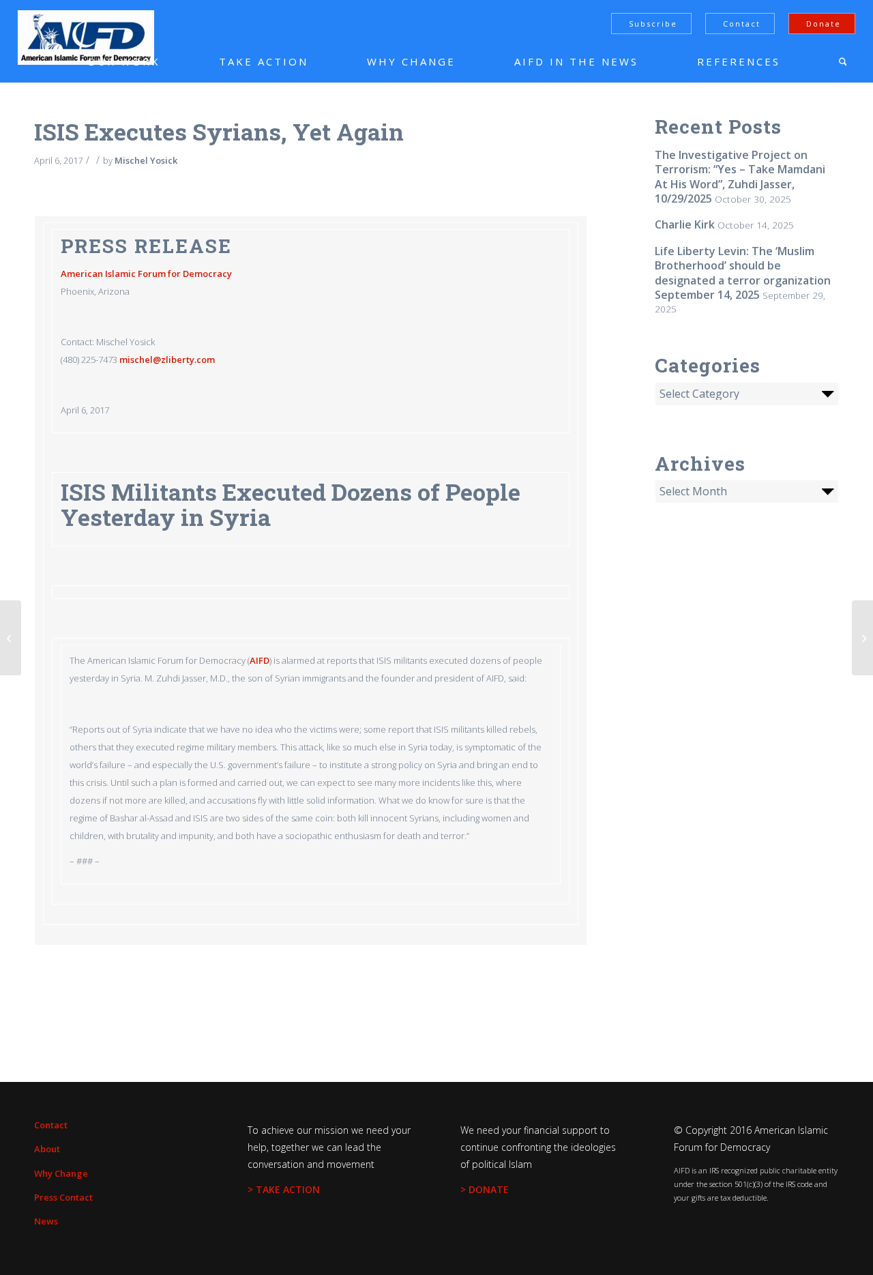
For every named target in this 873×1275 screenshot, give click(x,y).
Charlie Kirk (685, 224)
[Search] (843, 61)
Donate (823, 23)
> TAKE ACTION (284, 1189)
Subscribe (653, 23)
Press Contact (63, 1197)
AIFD (259, 660)
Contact (741, 23)
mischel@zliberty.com (167, 359)
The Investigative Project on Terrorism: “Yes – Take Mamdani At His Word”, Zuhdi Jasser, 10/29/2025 (740, 176)
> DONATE (484, 1189)
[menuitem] (103, 61)
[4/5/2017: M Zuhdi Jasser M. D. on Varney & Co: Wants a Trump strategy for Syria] (10, 637)
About (47, 1149)
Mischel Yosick (146, 160)
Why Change (61, 1173)
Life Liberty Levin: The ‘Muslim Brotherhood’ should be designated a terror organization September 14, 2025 (743, 273)
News (46, 1221)
